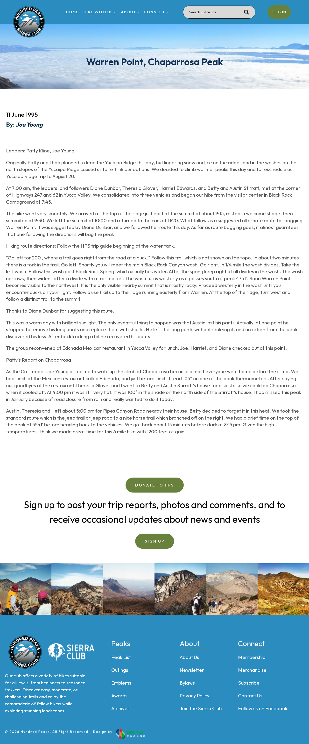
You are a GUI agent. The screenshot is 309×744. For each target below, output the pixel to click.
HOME (72, 11)
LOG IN (279, 11)
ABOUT (128, 11)
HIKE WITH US (98, 11)
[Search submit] (246, 12)
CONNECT (154, 11)
